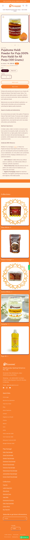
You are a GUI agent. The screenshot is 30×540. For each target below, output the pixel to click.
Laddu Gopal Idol (7, 488)
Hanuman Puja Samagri (9, 467)
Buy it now (15, 86)
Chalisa (5, 420)
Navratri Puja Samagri (8, 464)
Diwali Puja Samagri (8, 455)
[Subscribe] (25, 518)
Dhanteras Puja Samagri (9, 461)
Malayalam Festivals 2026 (9, 440)
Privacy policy (23, 534)
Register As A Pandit (8, 417)
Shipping (8, 65)
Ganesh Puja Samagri (8, 458)
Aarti (4, 426)
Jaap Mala (5, 497)
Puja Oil (4, 356)
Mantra (4, 423)
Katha (4, 430)
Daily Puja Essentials (8, 503)
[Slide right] (18, 45)
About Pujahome (7, 410)
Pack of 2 (13, 70)
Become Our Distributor (9, 400)
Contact (5, 413)
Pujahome (10, 534)
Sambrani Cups (7, 494)
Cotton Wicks (5, 292)
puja (15, 146)
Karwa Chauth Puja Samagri (10, 476)
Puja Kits (5, 485)
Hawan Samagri (6, 260)
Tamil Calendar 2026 (8, 436)
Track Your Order (7, 403)
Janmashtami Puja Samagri (10, 473)
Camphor (4, 324)
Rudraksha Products (8, 500)
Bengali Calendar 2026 (8, 443)
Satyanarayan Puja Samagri (10, 470)
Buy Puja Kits (6, 509)
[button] (3, 5)
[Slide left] (11, 45)
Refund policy (16, 534)
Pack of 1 (5, 70)
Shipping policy (15, 536)
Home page (6, 397)
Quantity (3, 73)
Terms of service (7, 536)
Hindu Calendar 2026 (8, 433)
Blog (4, 407)
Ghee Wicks (5, 227)
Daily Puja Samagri (8, 452)
